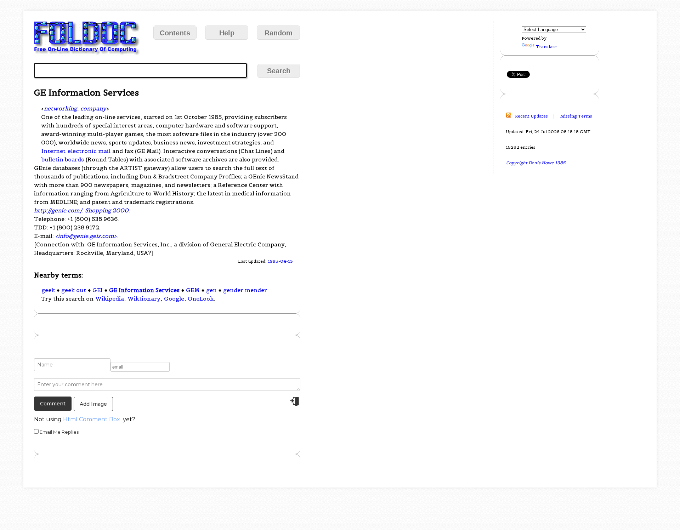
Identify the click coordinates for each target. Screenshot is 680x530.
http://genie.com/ (58, 210)
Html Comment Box (91, 419)
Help (226, 33)
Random (279, 33)
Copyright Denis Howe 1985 (536, 162)
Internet (53, 150)
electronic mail (89, 150)
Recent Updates (531, 116)
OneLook (201, 298)
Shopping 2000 (107, 210)
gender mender (245, 290)
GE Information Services (144, 290)
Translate (546, 46)
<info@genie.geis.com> (86, 235)
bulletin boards (62, 159)
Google (174, 298)
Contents (175, 33)
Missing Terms (576, 116)
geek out (73, 290)
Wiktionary (144, 298)
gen (211, 290)
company (93, 108)
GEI (97, 290)
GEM (193, 290)
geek (48, 290)
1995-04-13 (280, 261)
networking (60, 108)
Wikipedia (109, 298)
